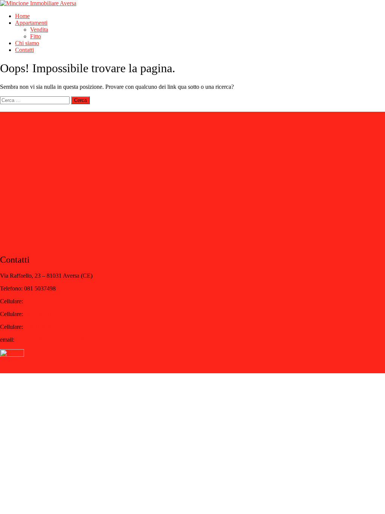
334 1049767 (40, 327)
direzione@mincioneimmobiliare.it (57, 339)
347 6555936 (40, 301)
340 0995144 (40, 314)
